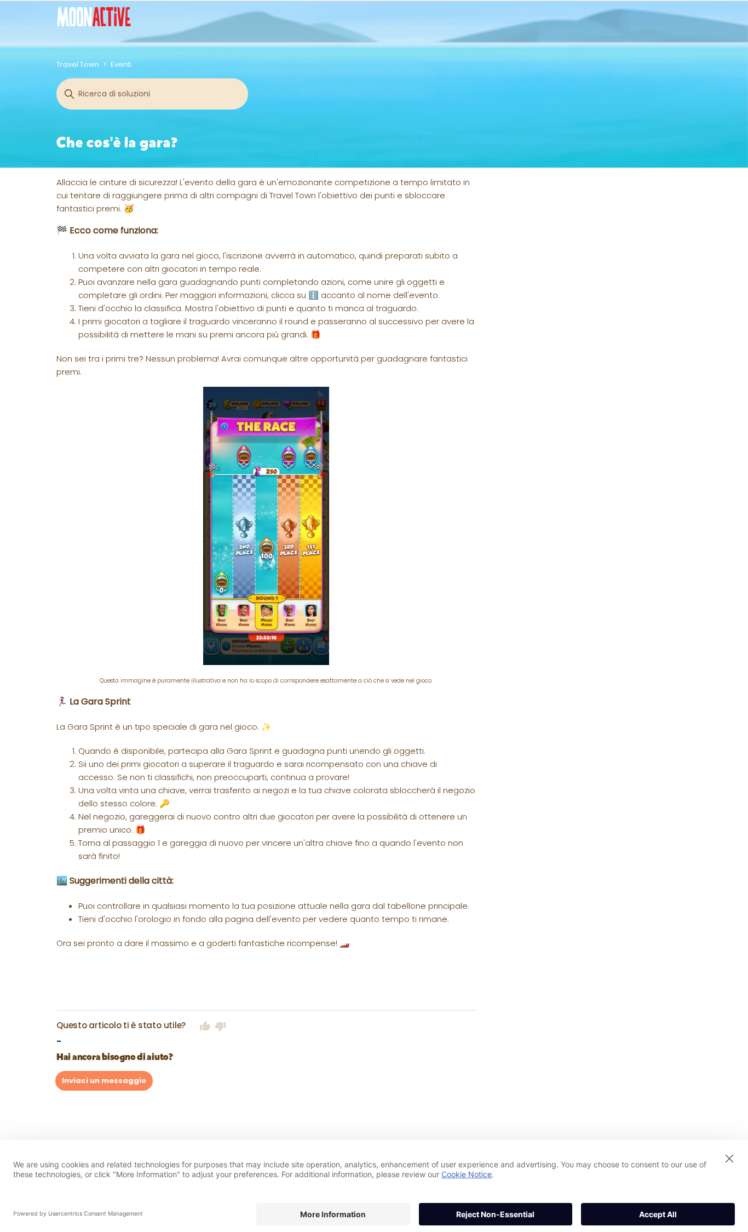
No (220, 1026)
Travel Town (77, 64)
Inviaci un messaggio (104, 1080)
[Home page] (93, 17)
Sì (205, 1026)
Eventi (121, 64)
